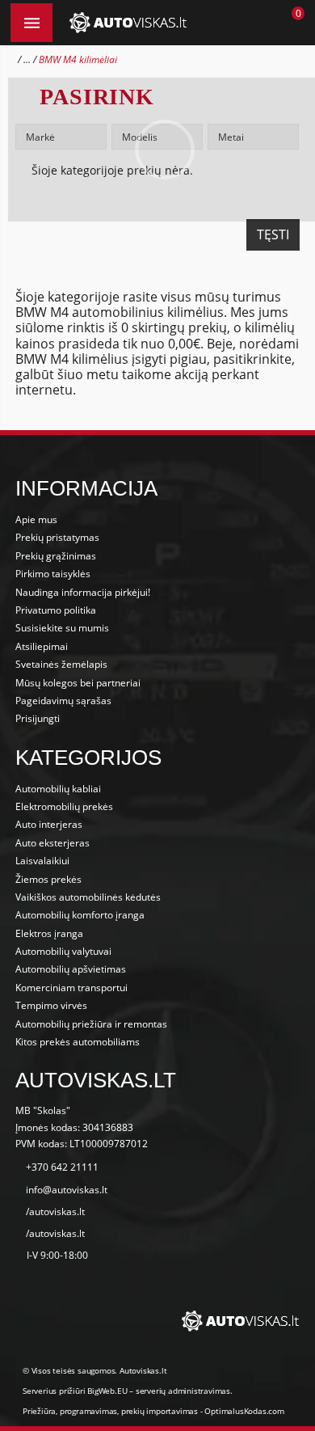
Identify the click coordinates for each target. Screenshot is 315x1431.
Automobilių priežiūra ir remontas (91, 1024)
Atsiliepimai (41, 646)
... (27, 59)
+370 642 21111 (62, 1167)
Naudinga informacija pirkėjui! (82, 592)
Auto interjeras (48, 824)
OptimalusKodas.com (244, 1410)
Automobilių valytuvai (63, 951)
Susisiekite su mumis (62, 628)
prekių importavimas (159, 1410)
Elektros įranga (49, 933)
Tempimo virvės (51, 1005)
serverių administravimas (183, 1390)
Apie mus (36, 519)
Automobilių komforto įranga (80, 915)
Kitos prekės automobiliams (77, 1042)
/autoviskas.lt (55, 1211)
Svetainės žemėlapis (61, 664)
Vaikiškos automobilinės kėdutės (88, 897)
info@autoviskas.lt (66, 1190)
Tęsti (273, 234)
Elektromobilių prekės (64, 806)
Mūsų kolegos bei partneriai (78, 683)
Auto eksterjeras (52, 843)
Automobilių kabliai (58, 789)
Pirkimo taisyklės (52, 573)
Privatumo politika (55, 610)
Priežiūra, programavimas (70, 1410)
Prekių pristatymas (57, 537)
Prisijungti (37, 718)
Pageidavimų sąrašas (63, 700)
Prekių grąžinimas (55, 556)
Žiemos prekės (48, 879)
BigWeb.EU (107, 1390)
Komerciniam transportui (71, 987)
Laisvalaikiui (42, 860)
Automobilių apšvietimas (70, 969)
